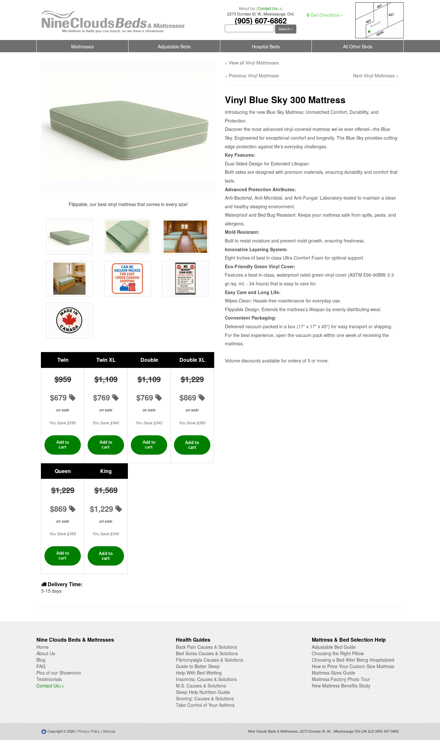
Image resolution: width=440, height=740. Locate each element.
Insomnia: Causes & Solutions (206, 679)
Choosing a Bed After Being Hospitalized (353, 659)
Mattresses (82, 46)
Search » (286, 28)
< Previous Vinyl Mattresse (252, 75)
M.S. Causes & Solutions (201, 685)
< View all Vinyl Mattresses (252, 62)
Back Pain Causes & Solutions (206, 647)
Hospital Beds (266, 46)
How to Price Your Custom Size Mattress (353, 666)
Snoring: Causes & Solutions (205, 698)
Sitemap (109, 731)
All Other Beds (357, 46)
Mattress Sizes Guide (333, 672)
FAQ (40, 666)
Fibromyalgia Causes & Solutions (209, 659)
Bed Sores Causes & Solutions (207, 653)
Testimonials (49, 679)
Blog (40, 659)
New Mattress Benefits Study (341, 685)
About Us (247, 8)
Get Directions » (326, 15)
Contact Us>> (270, 8)
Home (42, 647)
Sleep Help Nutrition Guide (203, 692)
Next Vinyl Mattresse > (376, 75)
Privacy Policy (89, 731)
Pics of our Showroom (58, 672)
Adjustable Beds (174, 46)
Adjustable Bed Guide (334, 647)
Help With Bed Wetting (199, 672)
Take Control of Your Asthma (205, 705)
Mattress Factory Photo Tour (341, 679)
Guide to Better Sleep (198, 666)
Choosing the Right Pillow (338, 653)
